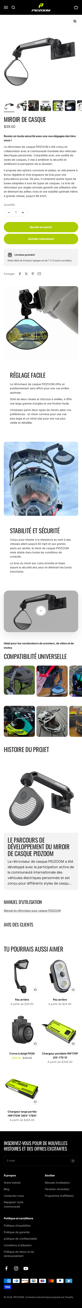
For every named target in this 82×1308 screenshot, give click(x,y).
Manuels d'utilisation (57, 1182)
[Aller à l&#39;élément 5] (58, 106)
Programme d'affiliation (59, 1195)
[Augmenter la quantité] (23, 212)
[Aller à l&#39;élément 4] (45, 106)
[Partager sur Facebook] (20, 274)
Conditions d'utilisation (18, 1245)
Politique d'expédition (17, 1225)
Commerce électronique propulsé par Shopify (49, 1297)
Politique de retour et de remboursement (19, 1253)
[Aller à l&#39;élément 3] (33, 106)
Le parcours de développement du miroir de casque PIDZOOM (39, 846)
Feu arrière (22, 999)
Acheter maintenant (41, 238)
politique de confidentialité (20, 1238)
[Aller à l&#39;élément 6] (70, 106)
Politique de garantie (17, 1232)
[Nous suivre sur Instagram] (16, 1268)
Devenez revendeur (57, 1189)
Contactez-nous (14, 1195)
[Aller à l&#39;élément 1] (9, 106)
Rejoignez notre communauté (13, 1204)
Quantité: (9, 204)
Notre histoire (12, 1182)
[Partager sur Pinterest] (33, 274)
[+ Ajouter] (35, 989)
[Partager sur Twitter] (26, 274)
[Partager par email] (39, 274)
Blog (6, 1189)
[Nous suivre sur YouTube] (25, 1268)
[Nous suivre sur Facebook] (6, 1268)
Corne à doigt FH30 (22, 1053)
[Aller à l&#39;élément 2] (21, 106)
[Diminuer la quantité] (9, 212)
